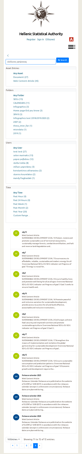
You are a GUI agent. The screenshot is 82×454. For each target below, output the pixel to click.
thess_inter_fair (22, 126)
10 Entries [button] (12, 439)
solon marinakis (23, 155)
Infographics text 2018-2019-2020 (31, 118)
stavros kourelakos (24, 174)
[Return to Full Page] (8, 55)
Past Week (20, 204)
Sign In (40, 39)
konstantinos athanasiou (27, 170)
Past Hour (19, 196)
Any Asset (18, 73)
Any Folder (18, 95)
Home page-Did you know (28, 110)
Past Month (20, 208)
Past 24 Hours (21, 200)
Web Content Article (26, 81)
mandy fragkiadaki (24, 178)
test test (20, 151)
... (22, 445)
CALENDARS (21, 103)
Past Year (20, 211)
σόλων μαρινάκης (24, 167)
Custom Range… (21, 215)
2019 (17, 133)
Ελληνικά (50, 39)
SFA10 (17, 114)
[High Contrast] (71, 39)
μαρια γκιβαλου (23, 159)
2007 (17, 122)
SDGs (18, 99)
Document (20, 77)
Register (31, 39)
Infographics (21, 107)
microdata (20, 129)
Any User (17, 148)
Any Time (18, 192)
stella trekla (21, 163)
